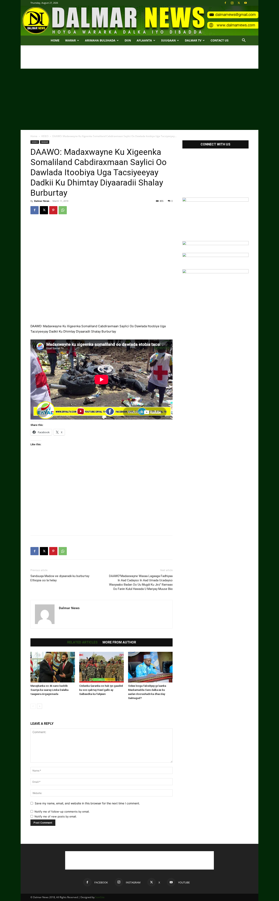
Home (55, 40)
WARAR (44, 142)
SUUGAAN (168, 40)
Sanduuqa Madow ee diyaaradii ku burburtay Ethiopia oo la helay (59, 578)
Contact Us (220, 40)
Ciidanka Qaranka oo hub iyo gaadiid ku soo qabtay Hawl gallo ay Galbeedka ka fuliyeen (101, 690)
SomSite (100, 897)
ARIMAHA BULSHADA (100, 40)
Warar (70, 40)
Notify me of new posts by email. (56, 816)
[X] (239, 3)
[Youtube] (245, 3)
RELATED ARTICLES (82, 642)
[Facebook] (225, 3)
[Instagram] (232, 3)
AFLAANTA (144, 40)
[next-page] (39, 706)
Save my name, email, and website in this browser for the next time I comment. (87, 803)
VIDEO (44, 136)
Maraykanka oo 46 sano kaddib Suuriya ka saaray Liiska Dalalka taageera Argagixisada (49, 690)
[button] (244, 41)
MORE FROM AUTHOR (119, 642)
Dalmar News (41, 200)
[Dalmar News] (139, 21)
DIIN (128, 40)
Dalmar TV (193, 40)
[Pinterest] (53, 210)
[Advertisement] (139, 59)
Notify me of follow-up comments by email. (62, 811)
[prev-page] (33, 706)
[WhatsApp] (63, 210)
